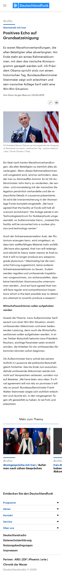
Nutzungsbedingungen (18, 545)
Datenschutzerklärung (17, 540)
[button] (4, 5)
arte (44, 559)
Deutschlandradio (14, 535)
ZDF (25, 559)
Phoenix (35, 559)
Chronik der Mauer (15, 564)
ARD (17, 559)
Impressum (10, 550)
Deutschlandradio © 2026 (20, 569)
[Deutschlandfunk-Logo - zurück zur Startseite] (31, 5)
